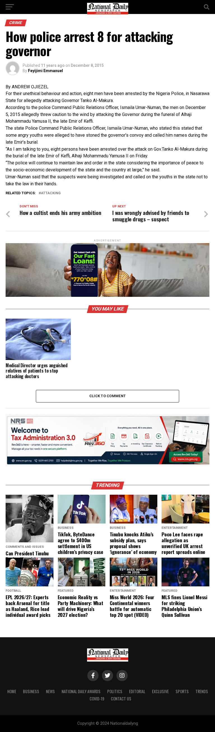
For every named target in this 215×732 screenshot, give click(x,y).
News (50, 691)
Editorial (137, 691)
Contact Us (121, 699)
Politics (114, 691)
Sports (182, 691)
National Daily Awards (81, 691)
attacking (51, 193)
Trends (201, 691)
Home (11, 691)
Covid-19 (97, 699)
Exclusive (160, 691)
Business (31, 691)
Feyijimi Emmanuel (45, 70)
